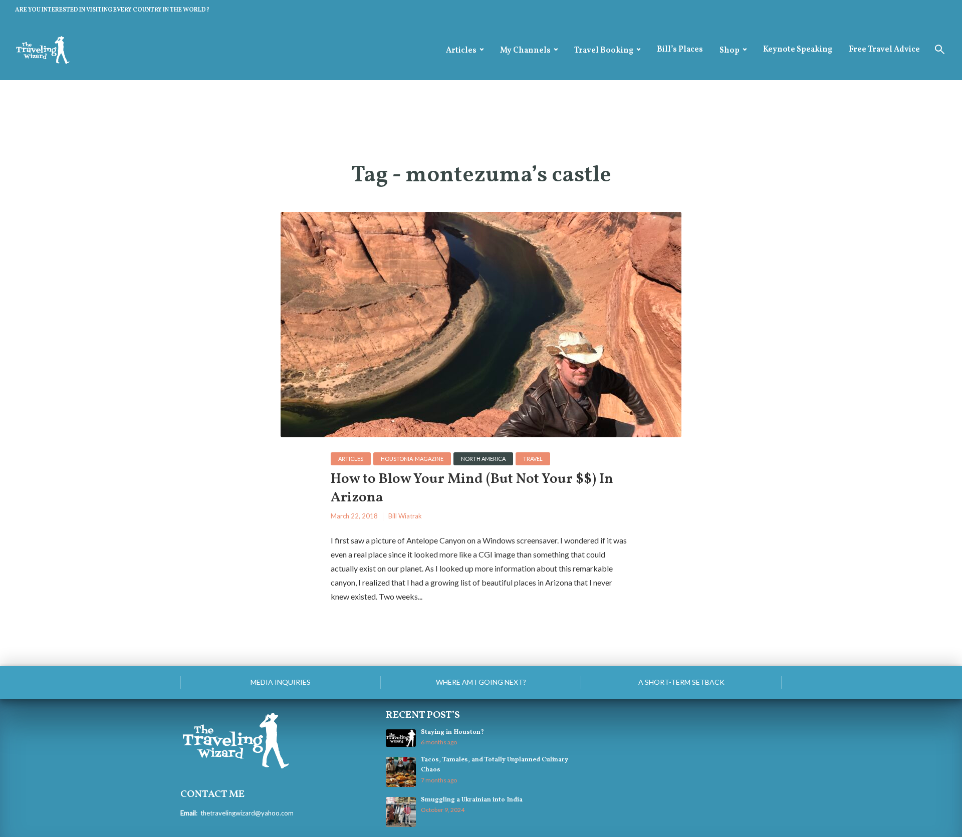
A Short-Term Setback (681, 682)
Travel (533, 458)
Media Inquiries (281, 682)
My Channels (525, 50)
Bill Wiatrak (405, 516)
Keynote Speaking (797, 49)
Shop (729, 50)
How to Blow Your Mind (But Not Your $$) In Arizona (472, 488)
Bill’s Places (680, 49)
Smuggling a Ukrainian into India (472, 799)
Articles (461, 50)
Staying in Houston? (452, 732)
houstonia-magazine (412, 458)
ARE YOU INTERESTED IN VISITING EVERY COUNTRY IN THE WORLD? (112, 10)
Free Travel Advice (884, 49)
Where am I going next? (481, 682)
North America (483, 458)
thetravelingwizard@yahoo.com (247, 813)
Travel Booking (603, 50)
